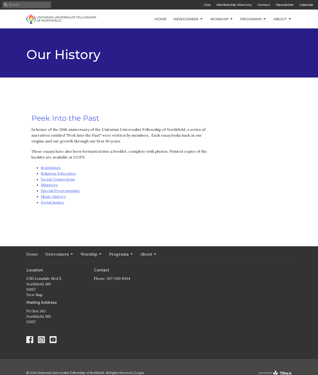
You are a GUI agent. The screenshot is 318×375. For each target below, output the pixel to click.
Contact (263, 5)
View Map (34, 295)
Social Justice (52, 202)
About (280, 19)
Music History (53, 196)
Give (207, 5)
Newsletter (285, 5)
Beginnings (51, 167)
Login (139, 373)
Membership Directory (234, 5)
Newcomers (186, 19)
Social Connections (58, 179)
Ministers (49, 184)
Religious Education (58, 173)
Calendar (306, 5)
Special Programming (60, 190)
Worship (219, 19)
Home (160, 19)
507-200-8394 (118, 278)
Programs (251, 19)
